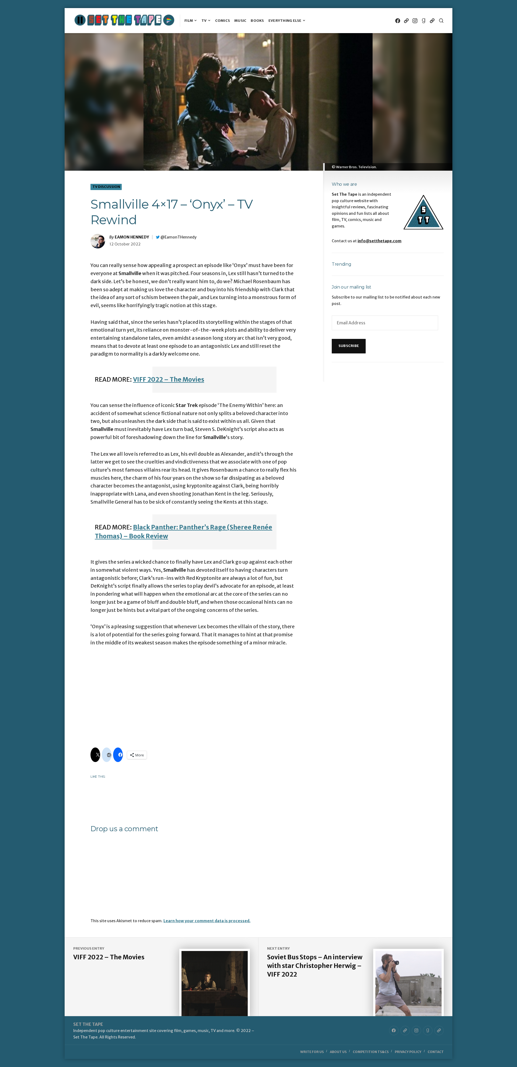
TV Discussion (106, 186)
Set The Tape (88, 1024)
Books (257, 20)
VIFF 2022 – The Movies (168, 379)
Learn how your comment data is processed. (206, 920)
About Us (338, 1052)
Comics (222, 20)
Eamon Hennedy (132, 237)
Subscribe (348, 345)
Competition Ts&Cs (371, 1052)
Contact (436, 1052)
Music (240, 20)
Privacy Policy (408, 1052)
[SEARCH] (441, 20)
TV (204, 20)
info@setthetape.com (379, 240)
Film (188, 20)
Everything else (285, 20)
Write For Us (312, 1052)
